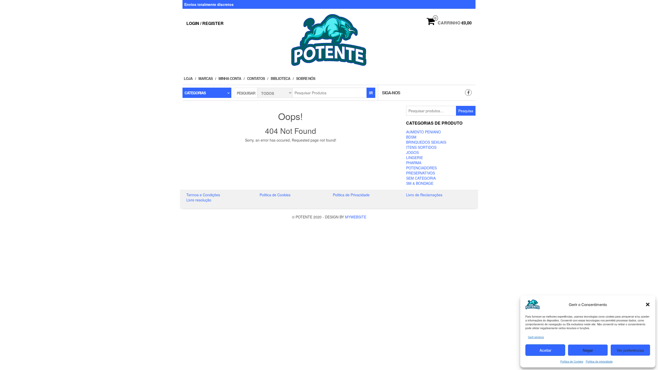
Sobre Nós (305, 78)
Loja (188, 78)
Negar (588, 350)
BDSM (411, 137)
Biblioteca (280, 78)
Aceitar (545, 350)
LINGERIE (414, 157)
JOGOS (412, 152)
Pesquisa (465, 110)
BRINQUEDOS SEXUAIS (426, 142)
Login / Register (205, 23)
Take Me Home (292, 149)
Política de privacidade (599, 361)
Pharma (413, 162)
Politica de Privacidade (351, 194)
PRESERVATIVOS (420, 172)
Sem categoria (421, 178)
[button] (647, 304)
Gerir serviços (536, 337)
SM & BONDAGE (419, 183)
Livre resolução (198, 199)
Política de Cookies (571, 361)
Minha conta (229, 78)
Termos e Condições (203, 194)
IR (371, 92)
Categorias (195, 92)
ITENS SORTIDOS (421, 147)
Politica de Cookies (275, 194)
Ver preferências (630, 350)
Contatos (256, 78)
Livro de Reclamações (424, 194)
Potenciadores (421, 167)
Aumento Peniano (423, 131)
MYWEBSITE (355, 216)
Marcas (205, 78)
